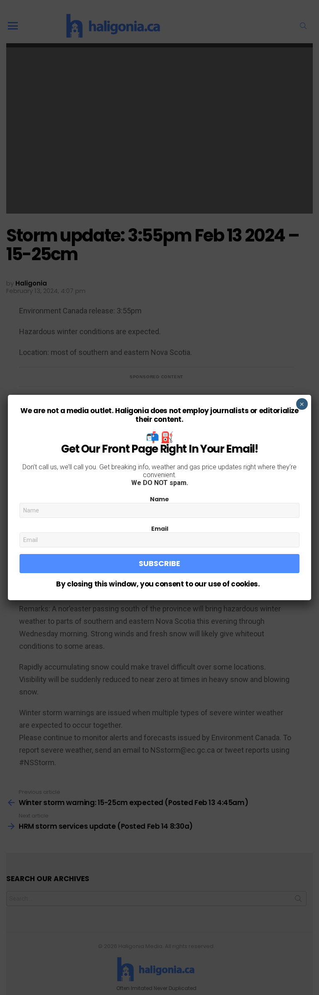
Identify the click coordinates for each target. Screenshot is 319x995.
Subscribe (159, 563)
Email (159, 529)
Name (159, 499)
